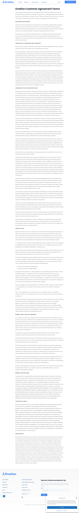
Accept (62, 507)
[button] (76, 498)
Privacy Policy (65, 510)
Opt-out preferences (59, 510)
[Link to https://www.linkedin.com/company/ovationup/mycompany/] (24, 497)
